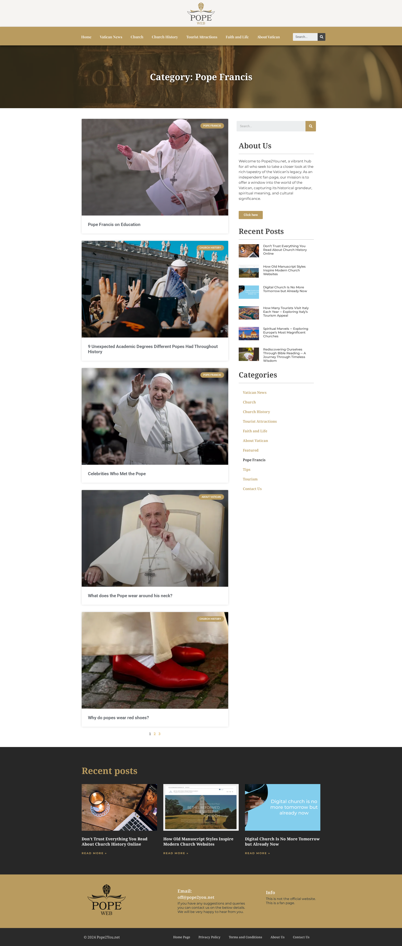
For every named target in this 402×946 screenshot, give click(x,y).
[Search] (321, 37)
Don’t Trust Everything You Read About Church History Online (285, 249)
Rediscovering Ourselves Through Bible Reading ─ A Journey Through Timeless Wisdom (284, 355)
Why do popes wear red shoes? (118, 717)
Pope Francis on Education (114, 224)
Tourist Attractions (201, 36)
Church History (165, 36)
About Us (278, 937)
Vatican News (111, 36)
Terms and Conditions (245, 937)
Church (137, 36)
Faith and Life (237, 36)
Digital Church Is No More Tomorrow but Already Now (285, 289)
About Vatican (268, 36)
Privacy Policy (209, 937)
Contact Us (252, 488)
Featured (251, 450)
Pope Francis (254, 459)
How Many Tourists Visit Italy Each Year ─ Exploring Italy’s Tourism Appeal (286, 311)
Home (86, 36)
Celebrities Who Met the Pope (117, 473)
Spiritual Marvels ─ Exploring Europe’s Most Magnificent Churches (285, 332)
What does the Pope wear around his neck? (130, 595)
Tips (246, 469)
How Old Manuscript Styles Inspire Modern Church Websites (284, 270)
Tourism (250, 479)
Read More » (94, 853)
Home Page (181, 937)
